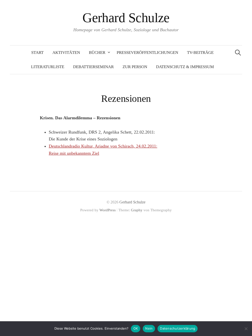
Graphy (136, 210)
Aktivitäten (66, 52)
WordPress (107, 210)
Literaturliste (47, 66)
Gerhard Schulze (126, 17)
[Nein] (245, 328)
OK (135, 328)
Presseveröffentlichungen (147, 52)
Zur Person (135, 66)
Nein (149, 328)
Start (37, 52)
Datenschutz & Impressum (185, 66)
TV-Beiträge (200, 52)
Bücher (97, 52)
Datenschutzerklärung (177, 328)
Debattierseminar (93, 66)
